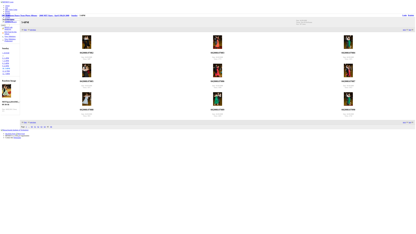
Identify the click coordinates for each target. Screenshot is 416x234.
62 (38, 127)
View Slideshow (10, 36)
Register (411, 15)
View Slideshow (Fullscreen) (10, 40)
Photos (7, 11)
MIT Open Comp (11, 10)
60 (32, 127)
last (410, 30)
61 (35, 127)
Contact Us (9, 21)
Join (6, 8)
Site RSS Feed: (10, 134)
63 (41, 127)
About (7, 6)
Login (404, 15)
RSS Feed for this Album (10, 33)
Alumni (7, 15)
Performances (10, 19)
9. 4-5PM (5, 66)
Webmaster (17, 138)
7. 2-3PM (5, 61)
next (404, 30)
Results (7, 13)
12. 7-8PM (6, 74)
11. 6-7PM (6, 71)
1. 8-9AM (5, 53)
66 (51, 127)
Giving (7, 17)
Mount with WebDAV (8, 28)
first (25, 30)
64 (45, 127)
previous (33, 30)
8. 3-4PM (5, 63)
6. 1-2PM (5, 58)
